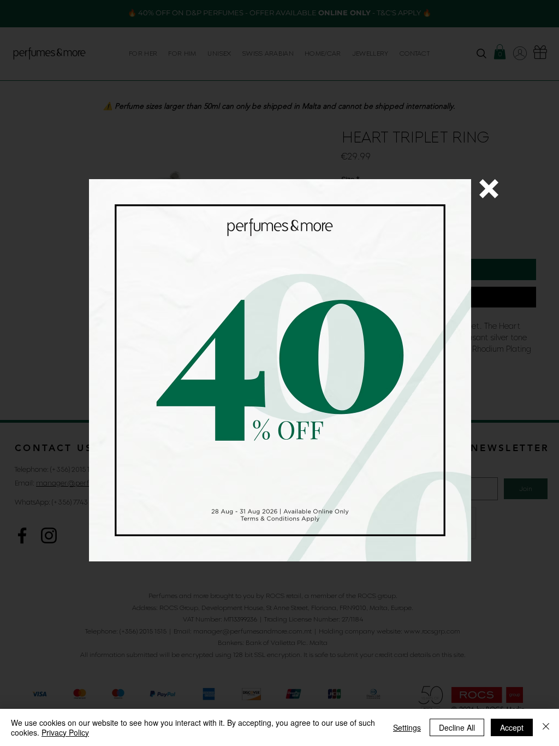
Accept (512, 727)
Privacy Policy (65, 732)
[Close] (545, 727)
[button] (488, 188)
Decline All (457, 727)
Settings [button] (407, 727)
